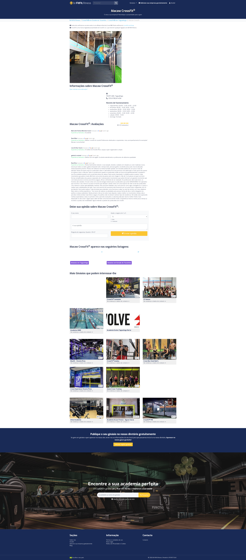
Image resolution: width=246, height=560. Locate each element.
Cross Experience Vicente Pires (81, 389)
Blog (71, 545)
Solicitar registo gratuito (123, 444)
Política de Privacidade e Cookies (116, 544)
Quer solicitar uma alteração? (79, 89)
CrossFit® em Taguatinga (117, 20)
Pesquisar (145, 495)
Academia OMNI (75, 330)
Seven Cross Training (114, 389)
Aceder (172, 3)
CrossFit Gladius (113, 361)
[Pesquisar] (116, 3)
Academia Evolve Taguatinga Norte (119, 330)
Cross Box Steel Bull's (150, 361)
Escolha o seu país (78, 557)
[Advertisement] (150, 44)
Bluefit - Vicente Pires (77, 361)
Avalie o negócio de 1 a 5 (118, 213)
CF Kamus (146, 299)
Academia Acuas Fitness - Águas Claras (120, 420)
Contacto (145, 540)
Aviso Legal (109, 542)
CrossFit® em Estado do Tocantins (94, 20)
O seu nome (75, 213)
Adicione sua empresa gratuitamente (153, 3)
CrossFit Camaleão (114, 299)
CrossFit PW (148, 420)
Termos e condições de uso (114, 540)
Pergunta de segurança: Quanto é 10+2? (83, 232)
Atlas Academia (75, 420)
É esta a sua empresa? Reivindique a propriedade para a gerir (123, 14)
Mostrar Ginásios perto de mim (124, 499)
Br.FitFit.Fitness (75, 20)
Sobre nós (73, 540)
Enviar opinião (130, 233)
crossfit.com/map (129, 25)
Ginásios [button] (133, 3)
